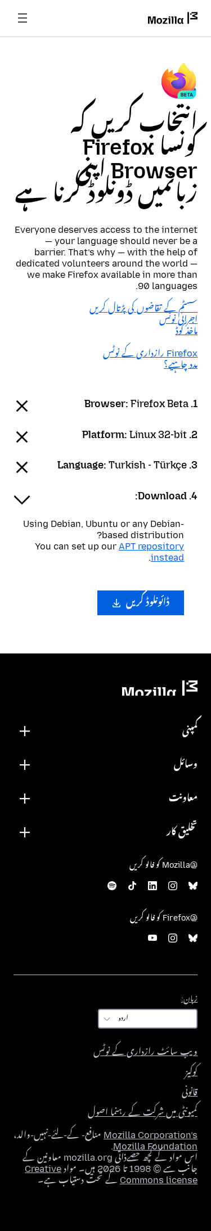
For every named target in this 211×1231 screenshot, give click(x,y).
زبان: (189, 999)
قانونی (189, 1092)
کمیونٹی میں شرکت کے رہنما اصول (142, 1112)
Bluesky (192, 886)
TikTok (132, 886)
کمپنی (189, 730)
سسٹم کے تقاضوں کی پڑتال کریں (143, 308)
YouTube (152, 938)
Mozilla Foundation (155, 1146)
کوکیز (191, 1072)
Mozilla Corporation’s (150, 1135)
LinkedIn (152, 886)
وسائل (185, 764)
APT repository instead (151, 552)
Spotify (111, 886)
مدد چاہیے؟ (180, 364)
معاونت (183, 798)
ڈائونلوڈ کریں (146, 602)
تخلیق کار (182, 832)
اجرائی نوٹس (178, 319)
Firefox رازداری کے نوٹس (150, 353)
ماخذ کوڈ (186, 331)
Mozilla (159, 688)
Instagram (172, 886)
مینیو (23, 18)
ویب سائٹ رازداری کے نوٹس (145, 1052)
